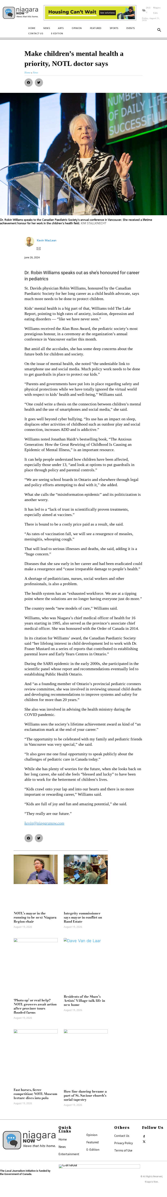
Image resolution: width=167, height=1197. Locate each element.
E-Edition (92, 1149)
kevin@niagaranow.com (44, 823)
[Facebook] (144, 1136)
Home (62, 1139)
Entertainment (68, 1154)
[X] (144, 1141)
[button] (159, 30)
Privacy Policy (123, 1143)
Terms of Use (123, 1150)
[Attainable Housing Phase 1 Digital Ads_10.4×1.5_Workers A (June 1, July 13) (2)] (90, 12)
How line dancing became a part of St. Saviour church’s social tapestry (85, 1095)
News (62, 1147)
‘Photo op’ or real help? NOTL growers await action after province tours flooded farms (35, 1006)
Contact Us (121, 1136)
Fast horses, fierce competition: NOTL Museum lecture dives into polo (35, 1093)
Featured (92, 1142)
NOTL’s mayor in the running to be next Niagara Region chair (35, 917)
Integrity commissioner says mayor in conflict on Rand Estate (83, 917)
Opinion (91, 1135)
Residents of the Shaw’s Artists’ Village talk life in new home (84, 1000)
